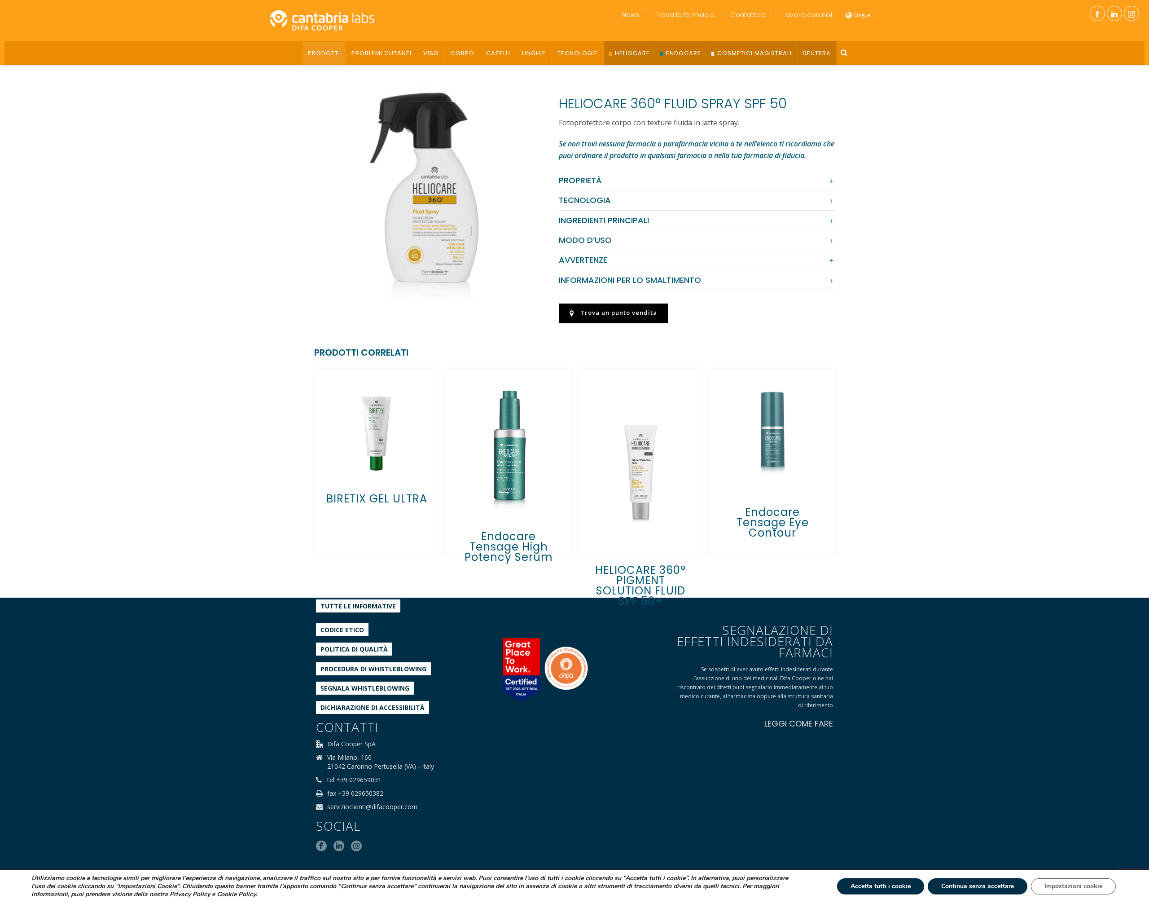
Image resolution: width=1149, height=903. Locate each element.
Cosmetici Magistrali (754, 53)
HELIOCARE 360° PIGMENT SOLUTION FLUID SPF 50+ (640, 585)
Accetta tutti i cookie (881, 886)
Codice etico (342, 629)
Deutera (817, 53)
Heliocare (632, 53)
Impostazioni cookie (1073, 886)
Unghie (534, 53)
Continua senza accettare (977, 886)
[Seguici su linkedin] (338, 846)
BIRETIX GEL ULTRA (376, 498)
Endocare (683, 53)
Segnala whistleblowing (364, 688)
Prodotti (324, 53)
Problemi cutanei (381, 53)
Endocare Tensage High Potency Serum (509, 546)
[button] (520, 95)
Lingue (862, 15)
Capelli (498, 53)
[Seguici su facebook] (321, 846)
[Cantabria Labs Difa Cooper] (322, 20)
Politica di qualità (354, 649)
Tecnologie (577, 53)
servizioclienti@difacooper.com (372, 807)
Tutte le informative (358, 606)
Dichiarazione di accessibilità (372, 707)
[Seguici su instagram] (356, 846)
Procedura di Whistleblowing (373, 669)
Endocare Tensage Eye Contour (773, 522)
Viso (431, 53)
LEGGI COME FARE (798, 723)
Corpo (462, 53)
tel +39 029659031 (354, 780)
